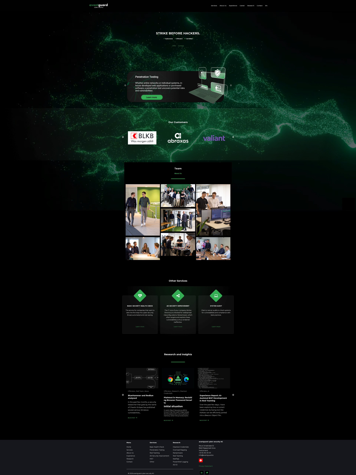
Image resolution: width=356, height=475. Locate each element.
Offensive (131, 391)
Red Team (140, 391)
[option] (178, 86)
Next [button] (233, 137)
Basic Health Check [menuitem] (157, 447)
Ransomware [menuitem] (178, 453)
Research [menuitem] (130, 459)
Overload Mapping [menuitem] (180, 450)
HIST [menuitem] (151, 459)
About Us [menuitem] (130, 453)
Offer (174, 46)
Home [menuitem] (129, 447)
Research (175, 391)
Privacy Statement (206, 466)
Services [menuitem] (130, 450)
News (147, 391)
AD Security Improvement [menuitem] (159, 456)
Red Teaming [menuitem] (155, 453)
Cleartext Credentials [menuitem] (181, 447)
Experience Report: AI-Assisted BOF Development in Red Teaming (213, 398)
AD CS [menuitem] (175, 465)
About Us (178, 173)
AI (208, 391)
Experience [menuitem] (131, 456)
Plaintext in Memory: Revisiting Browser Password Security (178, 400)
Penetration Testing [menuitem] (157, 450)
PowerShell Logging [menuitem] (180, 462)
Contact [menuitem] (129, 462)
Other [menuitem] (152, 462)
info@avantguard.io (206, 455)
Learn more (140, 327)
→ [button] (231, 85)
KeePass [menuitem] (176, 459)
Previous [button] (123, 137)
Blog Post (131, 417)
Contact (181, 46)
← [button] (125, 85)
